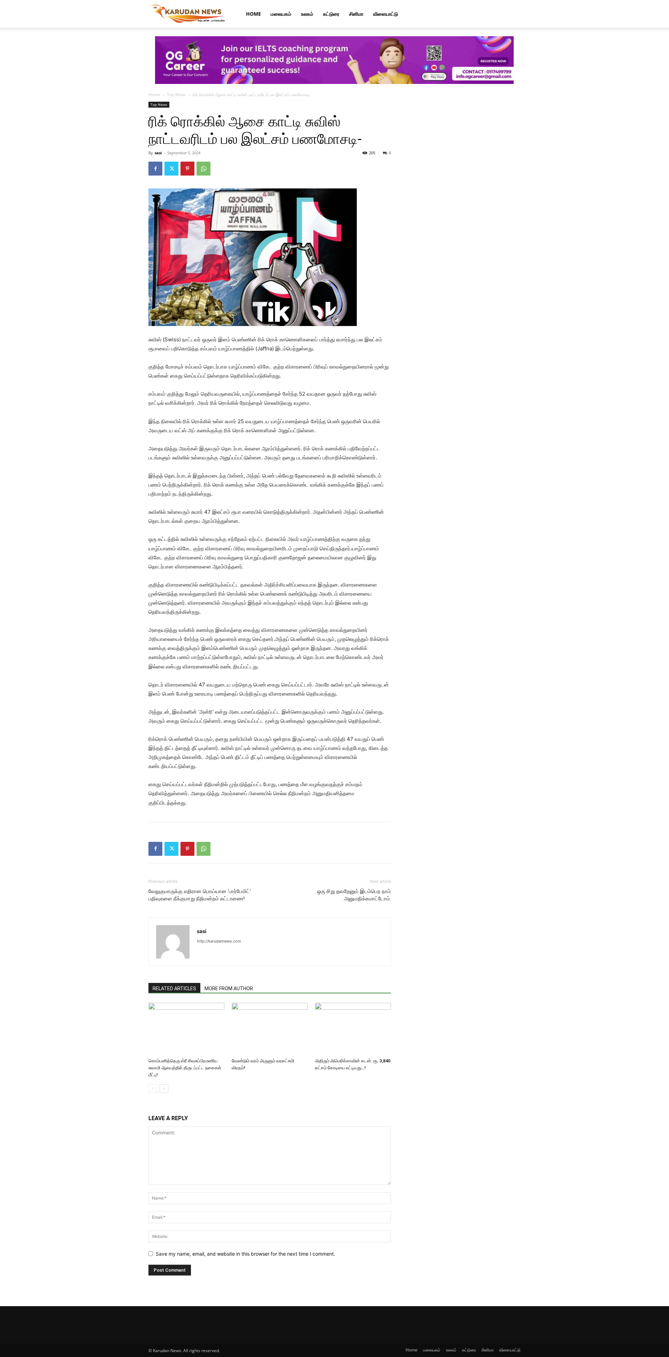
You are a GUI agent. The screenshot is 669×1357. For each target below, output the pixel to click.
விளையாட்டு (385, 13)
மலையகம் (281, 13)
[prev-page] (152, 1088)
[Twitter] (171, 169)
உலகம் (307, 13)
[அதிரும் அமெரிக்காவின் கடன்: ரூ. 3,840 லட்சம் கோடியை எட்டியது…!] (353, 1029)
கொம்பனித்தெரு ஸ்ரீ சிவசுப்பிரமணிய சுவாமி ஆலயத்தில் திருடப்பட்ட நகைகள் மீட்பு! (184, 1067)
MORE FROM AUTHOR (229, 988)
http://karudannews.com (219, 941)
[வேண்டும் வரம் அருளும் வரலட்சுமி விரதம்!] (270, 1029)
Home (253, 13)
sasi (158, 152)
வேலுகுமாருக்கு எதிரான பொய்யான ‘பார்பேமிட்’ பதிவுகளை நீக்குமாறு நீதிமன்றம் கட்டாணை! (199, 895)
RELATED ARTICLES (174, 988)
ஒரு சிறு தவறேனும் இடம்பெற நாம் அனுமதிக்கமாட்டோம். (354, 895)
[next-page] (164, 1088)
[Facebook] (155, 169)
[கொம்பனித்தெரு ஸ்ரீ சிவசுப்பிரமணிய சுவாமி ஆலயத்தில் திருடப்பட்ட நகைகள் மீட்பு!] (186, 1029)
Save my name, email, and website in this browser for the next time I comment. (245, 1254)
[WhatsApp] (203, 169)
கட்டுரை (331, 13)
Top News (176, 95)
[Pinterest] (187, 169)
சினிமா (356, 13)
